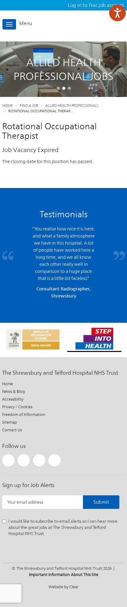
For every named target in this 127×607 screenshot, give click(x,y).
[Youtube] (54, 460)
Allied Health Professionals (71, 105)
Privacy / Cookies (17, 407)
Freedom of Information (23, 414)
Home (7, 105)
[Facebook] (24, 460)
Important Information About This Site (63, 574)
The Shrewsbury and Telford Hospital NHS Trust (97, 25)
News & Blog (13, 391)
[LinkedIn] (39, 460)
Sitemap (9, 422)
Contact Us (12, 430)
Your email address (25, 502)
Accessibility (12, 399)
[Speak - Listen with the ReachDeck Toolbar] (117, 13)
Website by (63, 587)
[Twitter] (8, 460)
